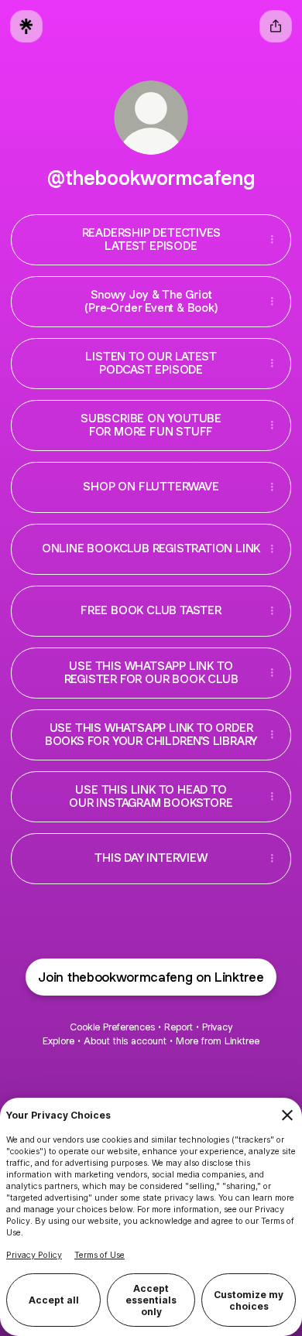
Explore (58, 1040)
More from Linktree (217, 1040)
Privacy (217, 1027)
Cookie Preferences (112, 1027)
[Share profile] (275, 26)
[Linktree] (26, 26)
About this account (125, 1040)
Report (178, 1027)
